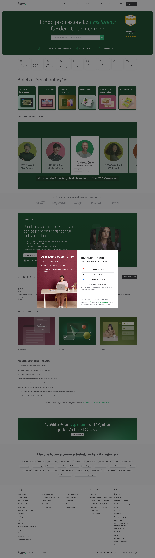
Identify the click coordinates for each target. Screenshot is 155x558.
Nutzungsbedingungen (86, 301)
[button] (97, 269)
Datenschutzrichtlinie (103, 302)
